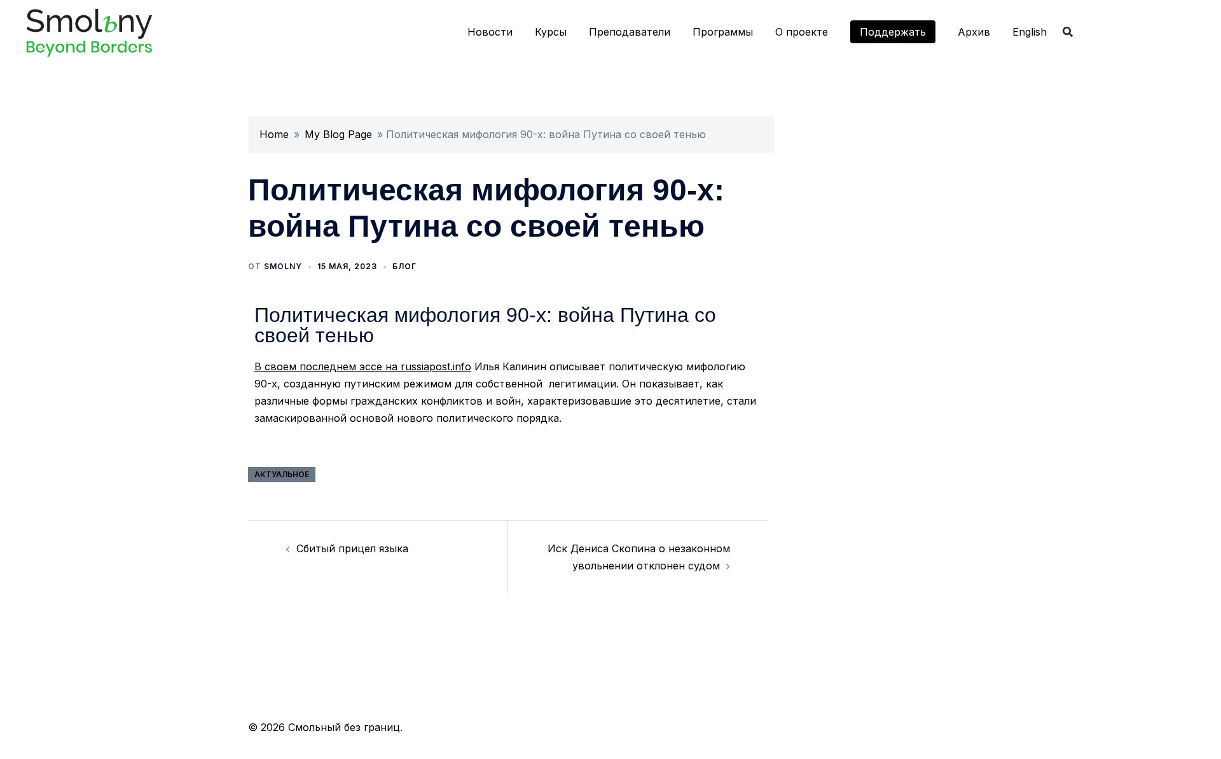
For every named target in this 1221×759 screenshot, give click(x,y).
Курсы (551, 31)
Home (274, 134)
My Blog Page (338, 134)
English (1029, 31)
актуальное (281, 474)
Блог (404, 266)
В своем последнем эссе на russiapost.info (362, 366)
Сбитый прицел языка (352, 548)
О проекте (801, 31)
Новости (490, 31)
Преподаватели (629, 31)
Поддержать (893, 31)
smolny (283, 266)
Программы (723, 31)
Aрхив (974, 31)
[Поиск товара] (1068, 32)
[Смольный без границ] (89, 30)
